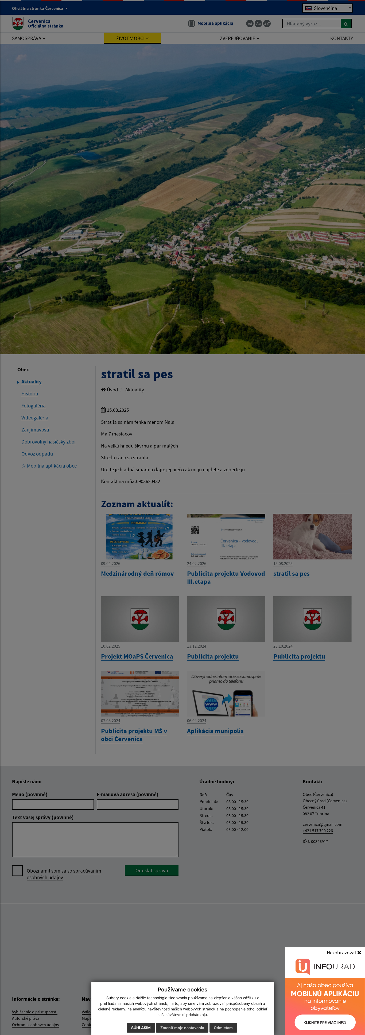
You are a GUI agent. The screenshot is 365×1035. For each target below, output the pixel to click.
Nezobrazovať (342, 952)
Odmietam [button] (223, 1027)
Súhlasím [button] (141, 1027)
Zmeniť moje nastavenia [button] (182, 1027)
